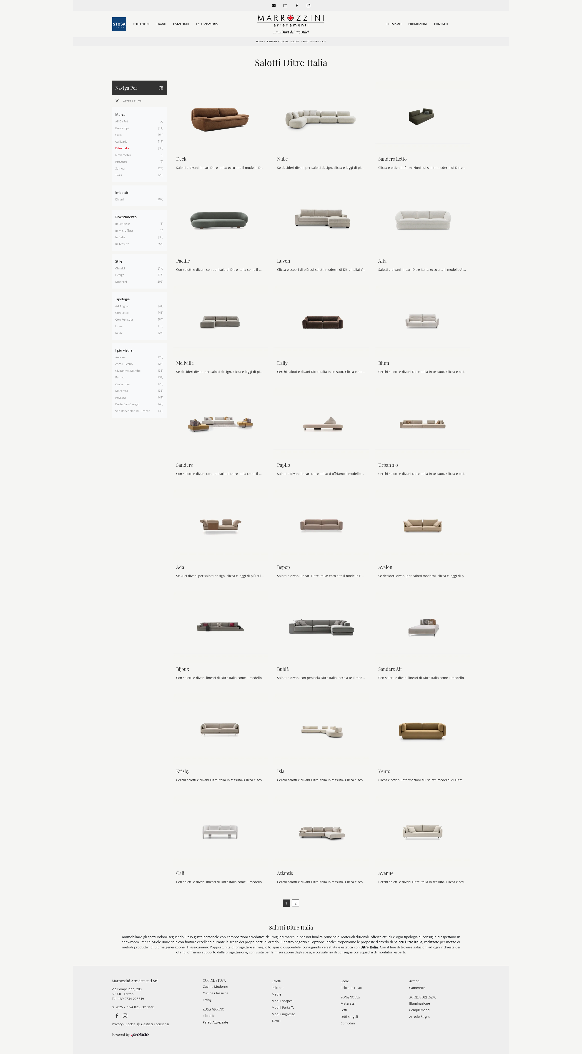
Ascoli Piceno (124, 364)
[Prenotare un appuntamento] (285, 5)
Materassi (348, 1003)
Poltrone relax (351, 988)
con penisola (124, 319)
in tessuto (122, 244)
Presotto (121, 162)
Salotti (295, 41)
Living (207, 1000)
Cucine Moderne (215, 986)
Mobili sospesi (283, 1001)
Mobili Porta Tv (283, 1007)
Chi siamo (393, 24)
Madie (276, 994)
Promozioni (417, 24)
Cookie (130, 1024)
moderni (121, 282)
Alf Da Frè (121, 121)
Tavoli (276, 1021)
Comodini (348, 1023)
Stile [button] (118, 261)
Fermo (119, 377)
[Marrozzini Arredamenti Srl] (291, 24)
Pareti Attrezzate (215, 1022)
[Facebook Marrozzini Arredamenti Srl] (116, 1015)
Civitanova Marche (127, 371)
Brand (161, 24)
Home (259, 41)
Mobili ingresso (283, 1014)
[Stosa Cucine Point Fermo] (119, 24)
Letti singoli (349, 1016)
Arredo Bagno (419, 1016)
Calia (118, 135)
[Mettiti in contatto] (273, 5)
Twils (118, 175)
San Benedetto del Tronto (132, 411)
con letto (122, 313)
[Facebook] (296, 5)
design (119, 275)
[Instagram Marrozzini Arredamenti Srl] (123, 1015)
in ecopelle (122, 224)
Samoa (120, 168)
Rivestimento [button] (126, 217)
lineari (119, 326)
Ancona (120, 357)
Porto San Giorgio (127, 404)
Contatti (441, 24)
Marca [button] (120, 114)
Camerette (417, 988)
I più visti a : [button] (124, 350)
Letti (344, 1010)
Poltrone (278, 988)
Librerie (209, 1015)
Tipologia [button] (122, 299)
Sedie (345, 981)
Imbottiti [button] (122, 192)
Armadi (414, 981)
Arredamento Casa (277, 41)
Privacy (117, 1024)
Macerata (121, 391)
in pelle (120, 237)
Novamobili (123, 155)
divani (119, 199)
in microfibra (124, 230)
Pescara (120, 397)
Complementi (419, 1010)
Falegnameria (207, 24)
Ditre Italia (122, 148)
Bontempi (122, 128)
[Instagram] (308, 5)
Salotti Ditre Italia (314, 41)
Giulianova (122, 384)
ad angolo (122, 306)
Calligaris (121, 141)
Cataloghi (181, 24)
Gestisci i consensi (155, 1024)
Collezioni (141, 24)
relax (119, 333)
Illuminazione (419, 1003)
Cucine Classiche (215, 993)
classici (120, 268)
